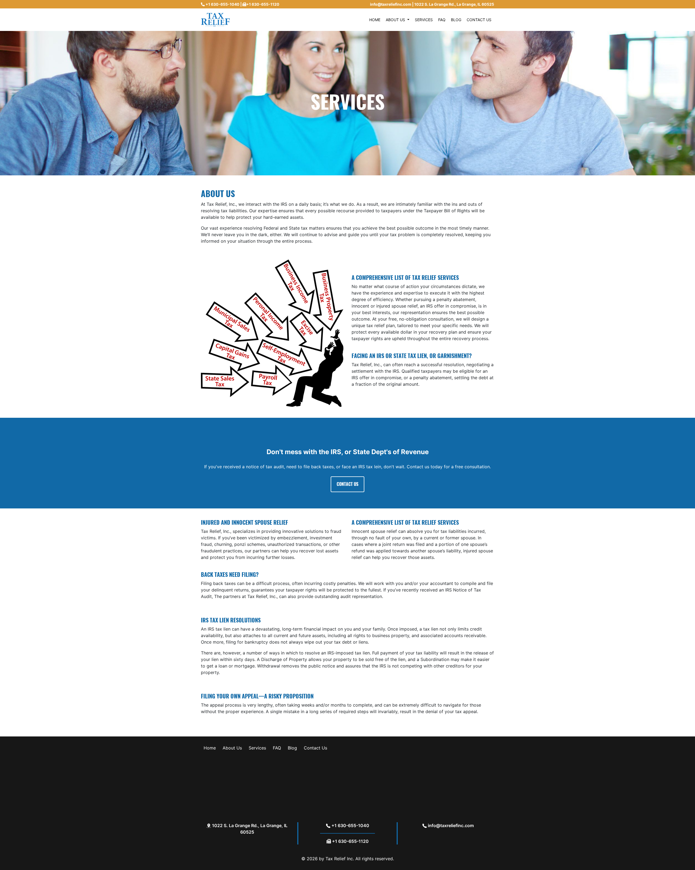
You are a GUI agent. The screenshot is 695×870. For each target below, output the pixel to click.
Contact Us (315, 748)
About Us (232, 748)
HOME (374, 19)
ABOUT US (396, 19)
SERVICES (424, 19)
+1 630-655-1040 (222, 4)
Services (257, 748)
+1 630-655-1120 (262, 4)
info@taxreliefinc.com (390, 4)
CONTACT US (479, 19)
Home (210, 748)
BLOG (456, 19)
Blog (292, 748)
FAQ (442, 19)
